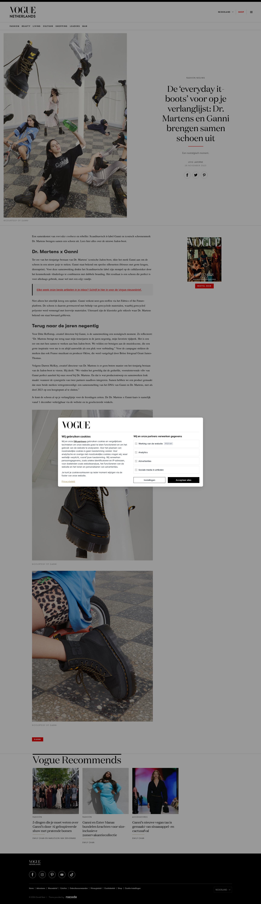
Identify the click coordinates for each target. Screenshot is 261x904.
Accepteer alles (183, 480)
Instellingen (149, 480)
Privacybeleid (68, 481)
